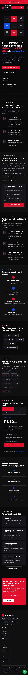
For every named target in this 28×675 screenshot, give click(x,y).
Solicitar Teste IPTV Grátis (11, 67)
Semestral (8, 412)
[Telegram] (9, 627)
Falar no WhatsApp (18, 7)
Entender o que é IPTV (8, 180)
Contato (3, 652)
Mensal (8, 408)
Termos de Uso (5, 661)
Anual (20, 412)
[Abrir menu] (26, 7)
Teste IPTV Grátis (5, 638)
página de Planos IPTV (19, 451)
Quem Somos (5, 647)
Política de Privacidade (7, 659)
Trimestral (20, 408)
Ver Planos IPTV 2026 (8, 72)
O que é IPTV (4, 633)
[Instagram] (6, 627)
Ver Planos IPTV (8, 600)
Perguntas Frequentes (7, 650)
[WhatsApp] (3, 627)
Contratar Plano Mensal (15, 444)
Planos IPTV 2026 (5, 636)
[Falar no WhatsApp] (25, 672)
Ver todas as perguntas (13, 568)
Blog (3, 640)
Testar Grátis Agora (15, 204)
